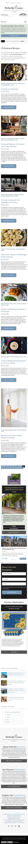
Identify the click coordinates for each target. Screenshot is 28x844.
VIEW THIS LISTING (13, 529)
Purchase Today (14, 35)
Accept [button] (4, 842)
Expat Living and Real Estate (13, 712)
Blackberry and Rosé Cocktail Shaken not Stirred (11, 436)
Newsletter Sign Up (7, 814)
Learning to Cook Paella (9, 89)
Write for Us (19, 3)
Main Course (21, 83)
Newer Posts (5, 466)
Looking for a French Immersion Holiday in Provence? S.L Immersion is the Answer (16, 690)
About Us (8, 3)
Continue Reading (8, 107)
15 (20, 466)
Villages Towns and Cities (12, 196)
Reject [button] (10, 842)
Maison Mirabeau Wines (10, 430)
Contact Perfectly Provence (10, 822)
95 (8, 468)
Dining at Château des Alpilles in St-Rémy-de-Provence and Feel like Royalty (16, 682)
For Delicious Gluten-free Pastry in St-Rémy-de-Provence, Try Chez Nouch (16, 699)
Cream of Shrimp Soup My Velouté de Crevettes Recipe (13, 362)
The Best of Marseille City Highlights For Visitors (10, 201)
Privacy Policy (6, 588)
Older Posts (18, 468)
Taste (7, 41)
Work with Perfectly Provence (14, 817)
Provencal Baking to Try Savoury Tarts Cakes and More (12, 145)
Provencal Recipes (14, 41)
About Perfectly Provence (14, 760)
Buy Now (14, 652)
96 (12, 468)
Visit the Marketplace (14, 786)
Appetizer (3, 138)
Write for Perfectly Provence (14, 815)
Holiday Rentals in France (14, 818)
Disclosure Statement (18, 821)
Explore (16, 194)
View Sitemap (21, 822)
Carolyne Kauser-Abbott (13, 138)
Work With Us (13, 3)
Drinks (2, 430)
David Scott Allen (5, 83)
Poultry (19, 303)
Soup (21, 356)
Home (2, 41)
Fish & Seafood (14, 83)
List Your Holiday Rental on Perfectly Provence (14, 820)
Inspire (8, 717)
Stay (8, 719)
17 (2, 468)
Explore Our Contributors (14, 807)
